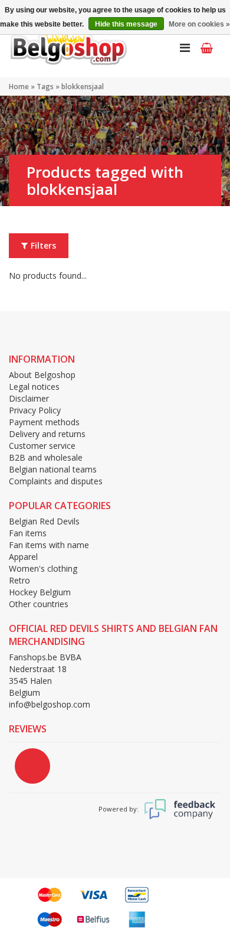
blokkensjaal (82, 87)
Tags (45, 87)
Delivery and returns (47, 433)
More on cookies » (199, 24)
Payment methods (44, 422)
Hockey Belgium (40, 592)
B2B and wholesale (46, 457)
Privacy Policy (35, 410)
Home (19, 87)
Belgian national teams (53, 469)
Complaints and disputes (56, 481)
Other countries (38, 603)
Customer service (42, 445)
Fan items (28, 533)
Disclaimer (29, 398)
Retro (19, 580)
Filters (43, 245)
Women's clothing (43, 568)
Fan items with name (49, 544)
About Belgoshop (42, 374)
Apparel (23, 556)
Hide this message (126, 24)
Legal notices (34, 386)
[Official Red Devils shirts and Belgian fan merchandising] (68, 47)
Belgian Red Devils (44, 521)
